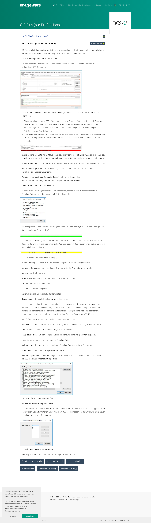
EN (123, 5)
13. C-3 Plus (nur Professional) (35, 36)
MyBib (68, 5)
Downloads (76, 5)
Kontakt (99, 5)
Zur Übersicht (28, 468)
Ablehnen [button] (13, 516)
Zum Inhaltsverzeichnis (32, 461)
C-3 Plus (61, 5)
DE (120, 5)
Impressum (102, 520)
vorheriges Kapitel (55, 461)
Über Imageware (88, 5)
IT (126, 5)
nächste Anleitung (69, 468)
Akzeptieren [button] (30, 516)
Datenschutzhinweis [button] (12, 511)
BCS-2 (55, 5)
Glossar (52, 500)
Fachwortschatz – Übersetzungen (68, 500)
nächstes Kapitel (75, 461)
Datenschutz (113, 520)
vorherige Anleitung (47, 468)
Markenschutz (124, 520)
